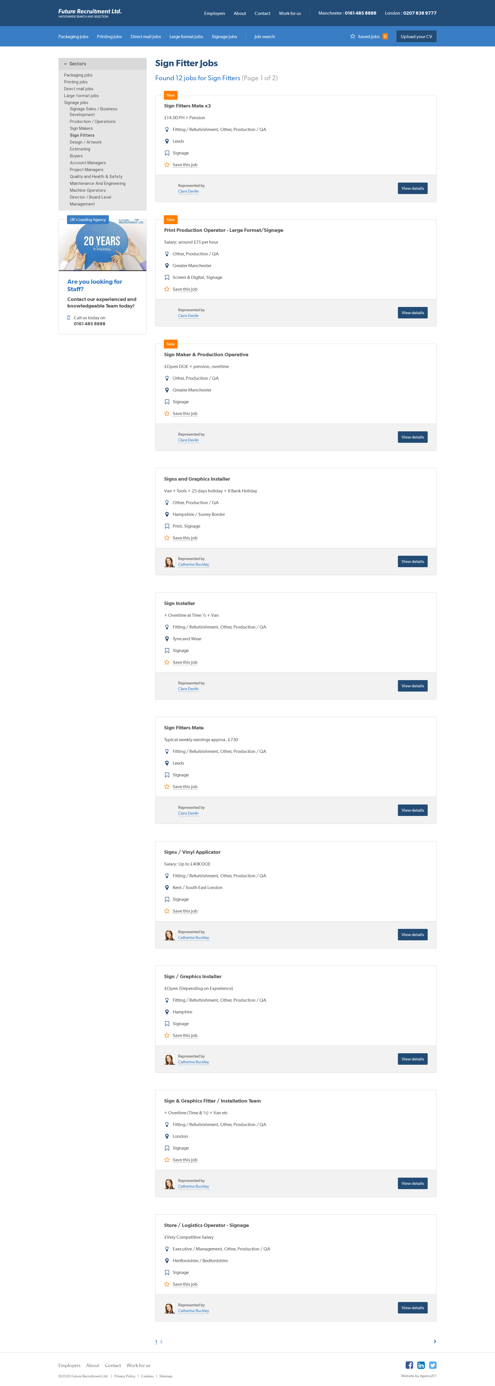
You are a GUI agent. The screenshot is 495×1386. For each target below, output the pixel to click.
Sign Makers (81, 128)
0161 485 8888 (89, 323)
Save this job (185, 164)
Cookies (147, 1376)
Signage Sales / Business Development (93, 111)
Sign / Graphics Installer (192, 976)
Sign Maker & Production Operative (206, 354)
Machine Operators (88, 190)
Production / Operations (93, 121)
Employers (69, 1365)
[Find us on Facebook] (409, 1365)
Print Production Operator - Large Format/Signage (223, 230)
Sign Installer (179, 603)
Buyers (76, 155)
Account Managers (88, 162)
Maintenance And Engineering (97, 183)
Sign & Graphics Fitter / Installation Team (212, 1100)
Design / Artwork (86, 142)
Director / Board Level (90, 197)
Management (82, 204)
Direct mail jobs (78, 88)
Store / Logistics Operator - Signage (206, 1225)
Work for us (138, 1365)
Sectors (77, 63)
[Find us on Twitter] (433, 1365)
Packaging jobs (78, 75)
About (92, 1365)
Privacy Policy (124, 1376)
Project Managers (86, 169)
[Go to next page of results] (435, 1341)
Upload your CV (416, 36)
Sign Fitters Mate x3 (187, 105)
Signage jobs (76, 102)
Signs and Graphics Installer (197, 478)
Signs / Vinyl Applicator (192, 852)
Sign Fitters (82, 135)
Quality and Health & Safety (96, 176)
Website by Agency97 (419, 1376)
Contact (113, 1365)
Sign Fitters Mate (184, 727)
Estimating (80, 149)
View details (413, 188)
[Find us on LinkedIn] (421, 1365)
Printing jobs (76, 82)
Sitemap (165, 1376)
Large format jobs (81, 95)
